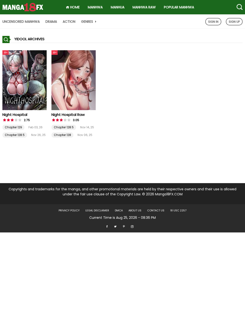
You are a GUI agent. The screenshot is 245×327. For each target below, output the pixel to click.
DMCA (119, 210)
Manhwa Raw (144, 7)
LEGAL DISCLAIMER (97, 210)
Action (69, 21)
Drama (51, 21)
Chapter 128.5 (15, 135)
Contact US (155, 210)
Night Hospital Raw (68, 114)
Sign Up (234, 22)
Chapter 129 (13, 127)
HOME (74, 7)
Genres (87, 21)
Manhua (117, 7)
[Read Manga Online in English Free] (22, 5)
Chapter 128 (62, 135)
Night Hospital (14, 114)
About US (134, 210)
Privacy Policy (69, 210)
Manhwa (95, 7)
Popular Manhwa (179, 7)
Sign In (213, 22)
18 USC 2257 (178, 210)
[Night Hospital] (24, 80)
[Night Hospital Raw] (73, 80)
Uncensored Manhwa (21, 21)
